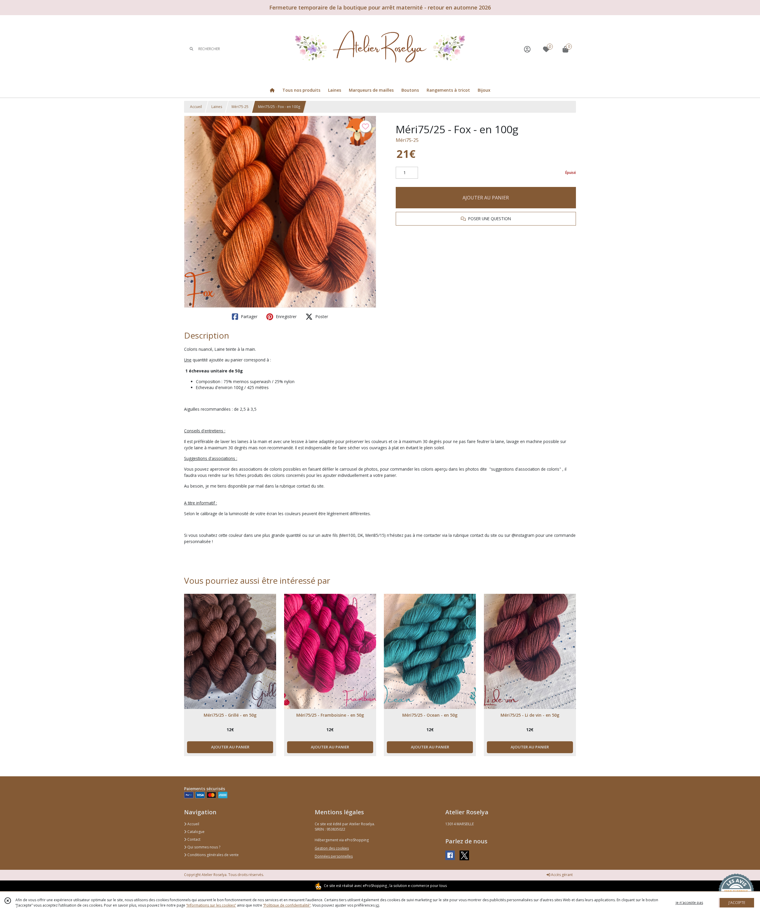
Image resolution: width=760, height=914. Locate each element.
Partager (248, 316)
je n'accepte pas (689, 902)
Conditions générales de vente (212, 854)
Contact (193, 839)
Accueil (196, 106)
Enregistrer (286, 316)
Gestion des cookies (332, 848)
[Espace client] (527, 49)
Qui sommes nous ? (203, 847)
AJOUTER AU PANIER (486, 197)
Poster (321, 316)
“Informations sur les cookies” (211, 905)
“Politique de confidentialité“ (287, 905)
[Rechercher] (191, 49)
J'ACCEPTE (737, 902)
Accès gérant (561, 874)
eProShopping (375, 885)
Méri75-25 (240, 106)
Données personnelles (334, 856)
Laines (216, 106)
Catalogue (195, 831)
